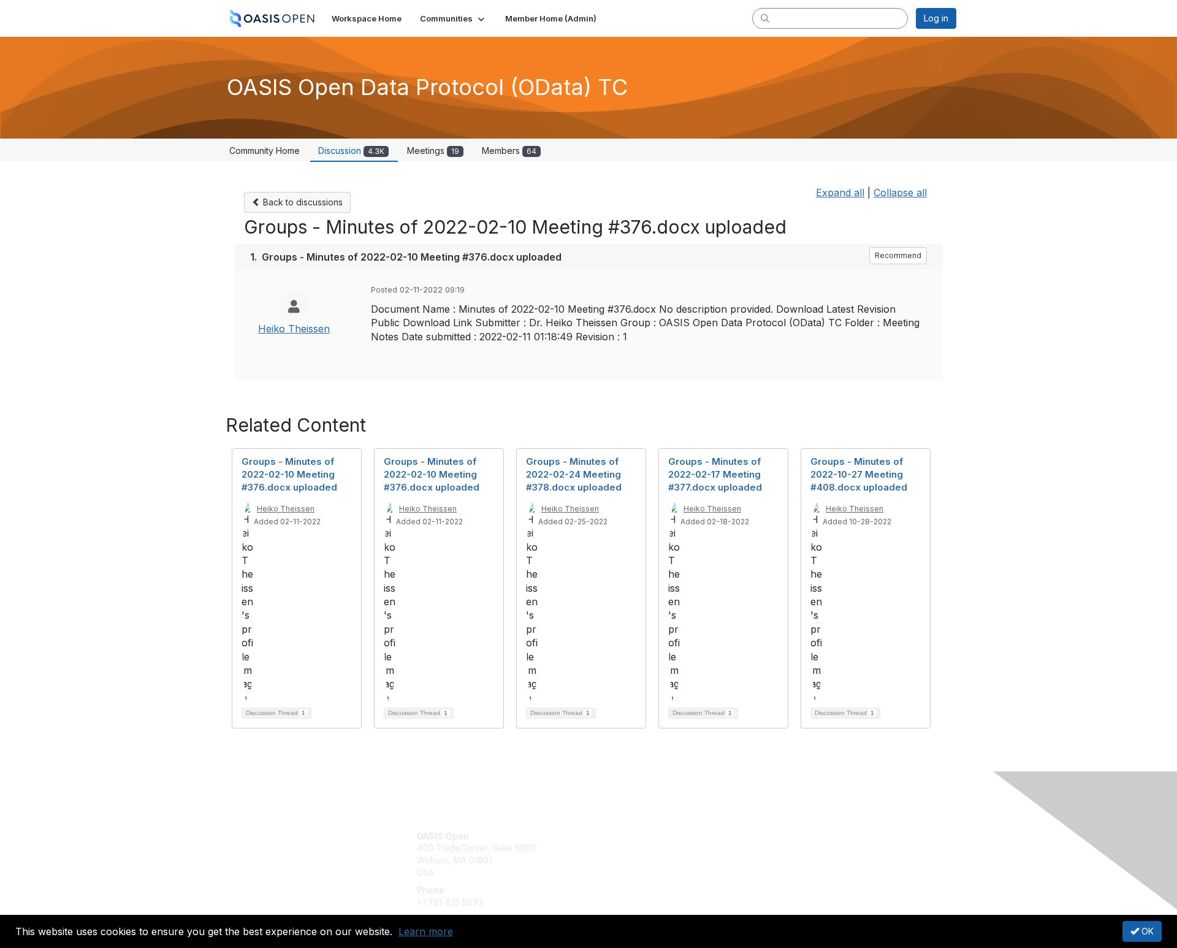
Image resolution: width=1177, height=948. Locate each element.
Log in (936, 18)
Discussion (351, 150)
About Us (789, 836)
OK (1146, 931)
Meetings (433, 150)
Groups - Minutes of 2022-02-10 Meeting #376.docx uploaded (289, 474)
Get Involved (619, 836)
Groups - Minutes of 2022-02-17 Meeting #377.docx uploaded (715, 474)
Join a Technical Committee (649, 872)
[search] (765, 18)
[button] (453, 18)
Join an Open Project (636, 854)
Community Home (264, 150)
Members (509, 150)
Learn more (425, 931)
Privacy (786, 848)
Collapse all (900, 192)
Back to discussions (302, 202)
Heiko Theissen (294, 329)
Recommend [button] (898, 255)
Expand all (840, 192)
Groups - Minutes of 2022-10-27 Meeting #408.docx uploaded (858, 474)
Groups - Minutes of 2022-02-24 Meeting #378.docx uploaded (574, 474)
